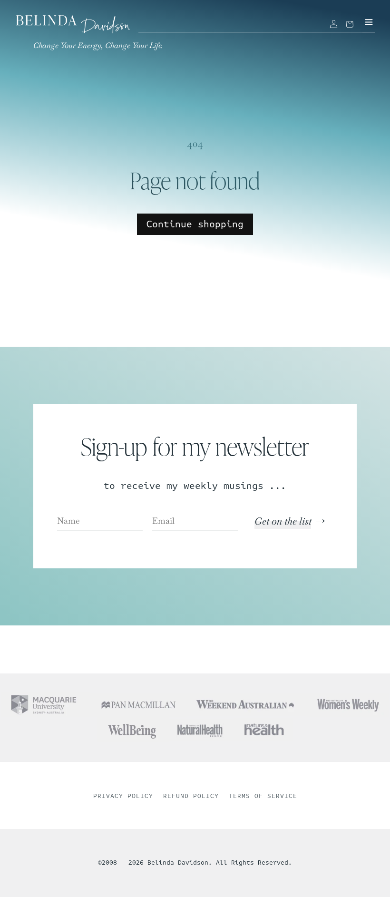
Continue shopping (195, 224)
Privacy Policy (123, 796)
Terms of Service (263, 796)
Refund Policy (191, 796)
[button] (349, 24)
